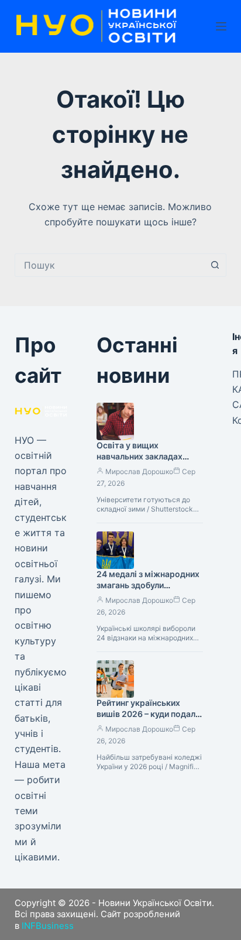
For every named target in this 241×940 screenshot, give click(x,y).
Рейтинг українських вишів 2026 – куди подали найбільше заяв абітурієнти (148, 719)
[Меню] (221, 26)
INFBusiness (48, 925)
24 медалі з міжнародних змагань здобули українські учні (148, 585)
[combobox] (109, 265)
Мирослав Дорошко (139, 471)
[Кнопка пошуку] (215, 265)
